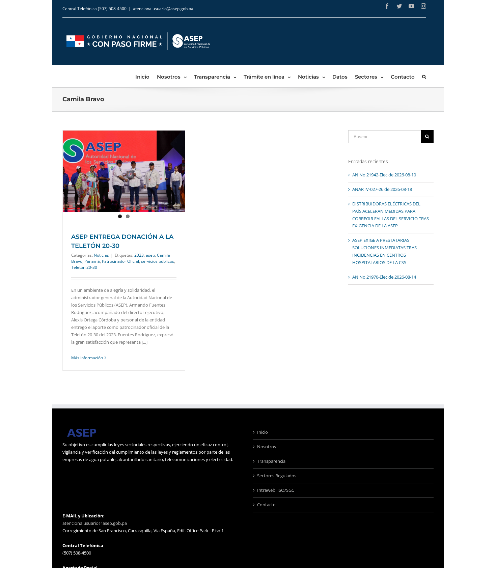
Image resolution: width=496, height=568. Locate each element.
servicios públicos (157, 261)
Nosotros (266, 447)
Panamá (92, 261)
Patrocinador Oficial (120, 261)
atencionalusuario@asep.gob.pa (163, 8)
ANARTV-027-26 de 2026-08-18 (382, 189)
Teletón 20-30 (84, 267)
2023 (139, 255)
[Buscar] (424, 76)
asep (150, 255)
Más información (87, 358)
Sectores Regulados (276, 476)
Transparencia (271, 461)
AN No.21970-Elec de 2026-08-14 (384, 277)
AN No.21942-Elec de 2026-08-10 (384, 175)
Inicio (262, 432)
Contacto (266, 505)
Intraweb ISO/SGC (275, 490)
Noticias (101, 255)
